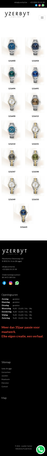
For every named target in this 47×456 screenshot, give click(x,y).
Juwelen (5, 376)
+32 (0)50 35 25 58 (37, 2)
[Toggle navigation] (42, 17)
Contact (5, 386)
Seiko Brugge (7, 369)
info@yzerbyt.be (20, 2)
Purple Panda (27, 449)
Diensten (5, 383)
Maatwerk (6, 379)
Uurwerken (6, 372)
